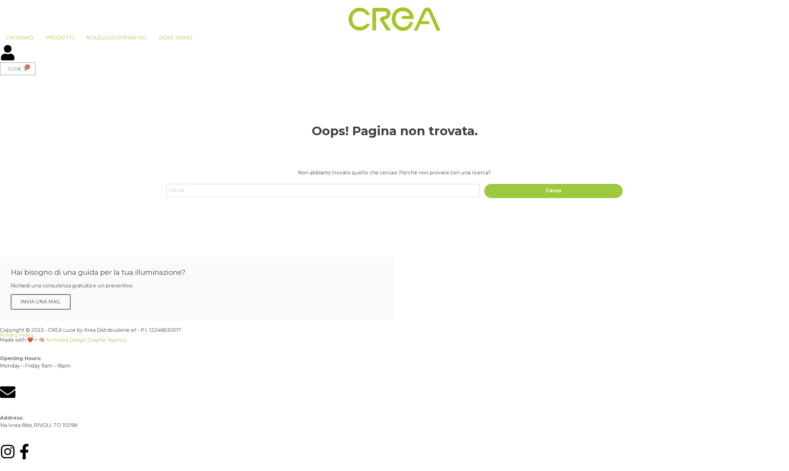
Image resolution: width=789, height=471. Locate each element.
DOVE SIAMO (175, 38)
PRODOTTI (60, 38)
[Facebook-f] (24, 451)
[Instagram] (7, 451)
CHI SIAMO (19, 38)
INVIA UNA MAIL (41, 302)
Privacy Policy (17, 335)
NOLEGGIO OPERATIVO (116, 38)
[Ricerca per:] (323, 193)
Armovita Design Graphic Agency (86, 340)
